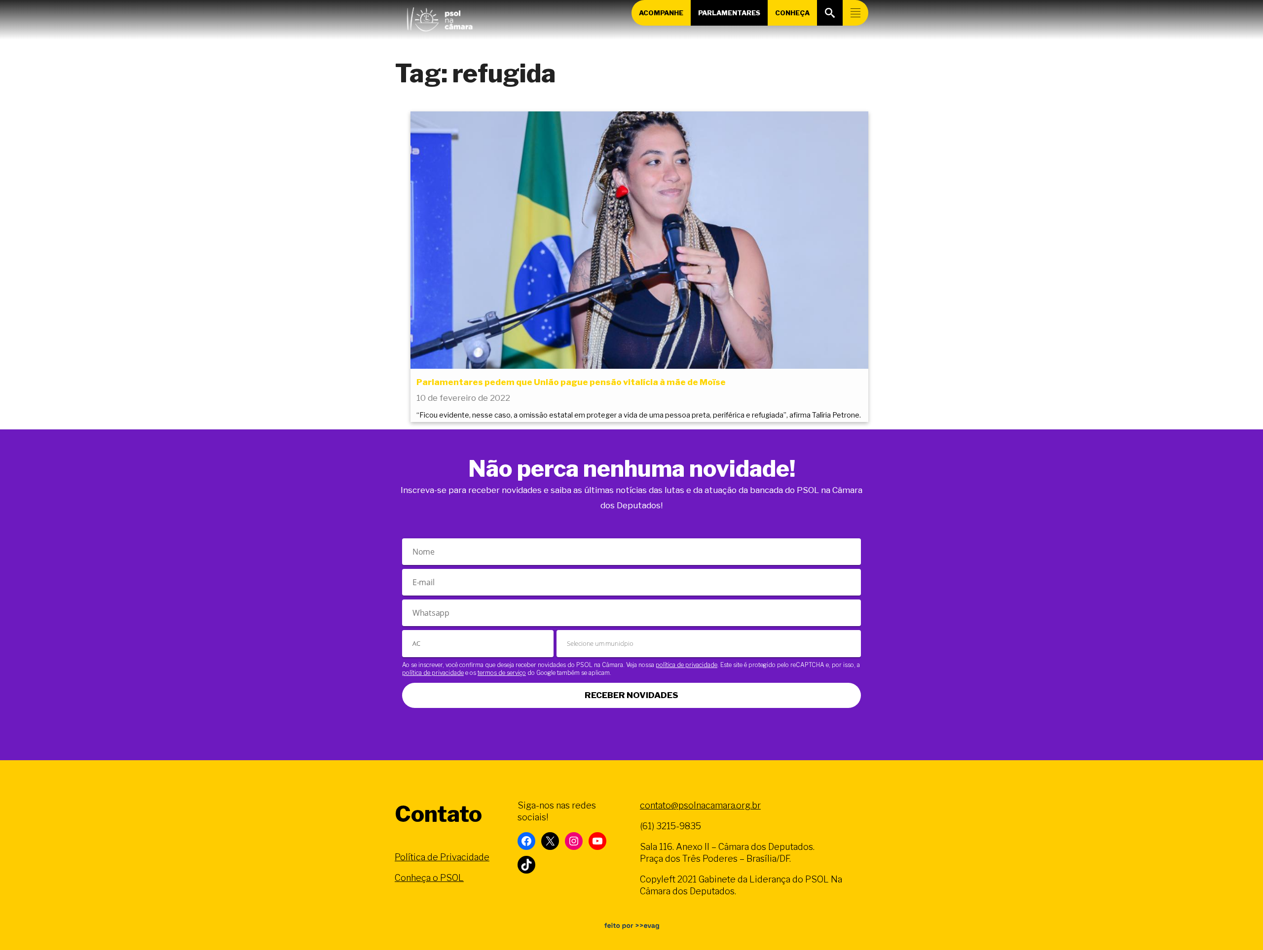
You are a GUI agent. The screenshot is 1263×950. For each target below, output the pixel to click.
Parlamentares (729, 13)
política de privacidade (686, 665)
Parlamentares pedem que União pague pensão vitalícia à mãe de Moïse (571, 382)
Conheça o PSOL (429, 878)
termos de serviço (502, 672)
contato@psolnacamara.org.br (700, 805)
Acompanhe (661, 13)
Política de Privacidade (442, 857)
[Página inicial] (440, 17)
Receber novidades (631, 695)
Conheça (792, 13)
